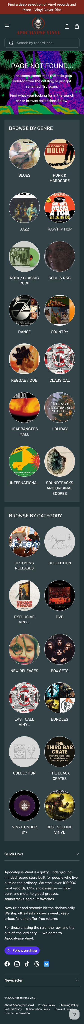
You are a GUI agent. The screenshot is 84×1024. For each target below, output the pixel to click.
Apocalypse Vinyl (25, 997)
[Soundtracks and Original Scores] (60, 461)
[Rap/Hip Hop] (60, 208)
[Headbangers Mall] (24, 407)
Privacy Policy (46, 1005)
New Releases (24, 671)
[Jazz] (24, 208)
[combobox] (42, 42)
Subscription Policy (38, 1009)
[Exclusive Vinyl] (24, 595)
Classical (60, 380)
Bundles (59, 719)
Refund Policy (13, 1009)
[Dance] (24, 310)
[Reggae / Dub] (24, 359)
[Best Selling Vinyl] (60, 805)
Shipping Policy (69, 1005)
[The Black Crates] (60, 751)
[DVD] (60, 595)
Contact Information (17, 1013)
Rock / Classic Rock (24, 281)
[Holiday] (60, 407)
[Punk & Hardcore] (60, 154)
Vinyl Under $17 (24, 830)
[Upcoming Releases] (24, 541)
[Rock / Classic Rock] (24, 256)
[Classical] (60, 359)
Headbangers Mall (24, 431)
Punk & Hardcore (60, 178)
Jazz (24, 229)
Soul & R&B (60, 278)
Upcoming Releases (24, 566)
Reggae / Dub (24, 380)
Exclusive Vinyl (24, 619)
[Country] (60, 310)
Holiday (60, 429)
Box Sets (60, 671)
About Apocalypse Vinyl (19, 1005)
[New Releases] (24, 649)
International (24, 482)
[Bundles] (60, 698)
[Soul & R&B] (60, 256)
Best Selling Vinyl (60, 830)
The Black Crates (60, 776)
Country (59, 332)
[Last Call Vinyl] (24, 698)
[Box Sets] (60, 649)
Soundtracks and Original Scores (59, 487)
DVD (60, 617)
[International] (24, 461)
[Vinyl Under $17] (24, 805)
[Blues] (24, 154)
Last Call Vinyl (24, 722)
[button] (77, 26)
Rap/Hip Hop (60, 229)
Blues (24, 175)
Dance (24, 332)
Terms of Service (64, 1009)
